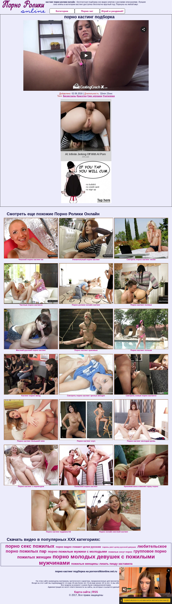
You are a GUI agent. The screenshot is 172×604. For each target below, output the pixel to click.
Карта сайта (82, 592)
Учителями (109, 96)
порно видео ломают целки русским (78, 547)
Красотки (82, 96)
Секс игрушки (94, 96)
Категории (62, 11)
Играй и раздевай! (112, 11)
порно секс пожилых (29, 546)
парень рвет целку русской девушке (119, 547)
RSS (95, 592)
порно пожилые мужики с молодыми (77, 551)
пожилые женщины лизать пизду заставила (101, 563)
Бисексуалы (69, 96)
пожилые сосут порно (120, 552)
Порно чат (87, 11)
